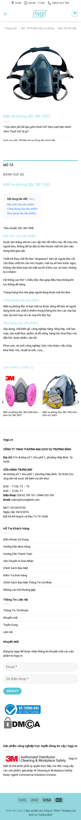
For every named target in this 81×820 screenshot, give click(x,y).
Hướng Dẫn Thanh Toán (17, 553)
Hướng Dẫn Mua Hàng (16, 546)
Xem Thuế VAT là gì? (15, 131)
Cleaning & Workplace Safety (54, 770)
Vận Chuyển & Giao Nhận (18, 561)
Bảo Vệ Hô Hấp (67, 28)
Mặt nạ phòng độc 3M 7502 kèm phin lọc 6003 (60, 414)
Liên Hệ (8, 632)
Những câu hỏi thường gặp (19, 589)
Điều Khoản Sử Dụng (16, 539)
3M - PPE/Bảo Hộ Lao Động (37, 28)
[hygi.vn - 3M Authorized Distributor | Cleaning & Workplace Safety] (39, 13)
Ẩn (31, 199)
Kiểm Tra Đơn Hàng (15, 575)
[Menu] (5, 13)
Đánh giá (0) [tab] (13, 174)
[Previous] (3, 402)
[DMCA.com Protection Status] (22, 722)
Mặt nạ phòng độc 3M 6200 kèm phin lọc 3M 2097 (20, 414)
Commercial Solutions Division (37, 774)
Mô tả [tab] (8, 165)
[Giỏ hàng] (75, 14)
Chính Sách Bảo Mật (15, 568)
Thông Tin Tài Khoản (15, 610)
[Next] (78, 402)
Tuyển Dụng (10, 624)
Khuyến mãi (10, 617)
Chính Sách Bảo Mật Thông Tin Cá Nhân (27, 582)
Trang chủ (11, 28)
